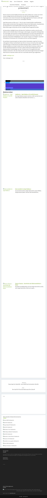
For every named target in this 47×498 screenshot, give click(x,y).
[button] (8, 81)
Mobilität (26, 1)
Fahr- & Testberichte (18, 1)
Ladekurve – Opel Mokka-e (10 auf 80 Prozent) (26, 94)
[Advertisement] (23, 70)
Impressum (5, 457)
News (11, 1)
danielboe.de (12, 493)
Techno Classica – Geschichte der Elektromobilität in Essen (28, 284)
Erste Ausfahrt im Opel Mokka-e (23, 189)
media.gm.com (10, 55)
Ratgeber (32, 1)
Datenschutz (5, 458)
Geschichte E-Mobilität (14, 4)
